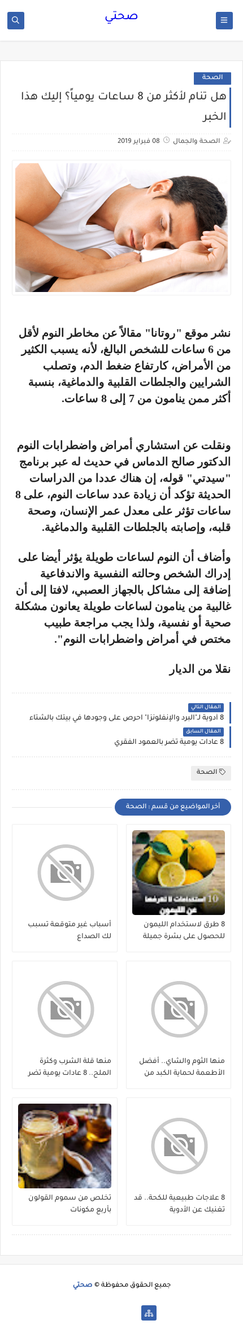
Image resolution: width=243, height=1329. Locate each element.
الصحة (212, 78)
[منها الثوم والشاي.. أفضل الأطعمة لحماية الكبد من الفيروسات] (178, 1009)
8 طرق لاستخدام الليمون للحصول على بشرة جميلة (184, 931)
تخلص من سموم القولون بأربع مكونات (69, 1204)
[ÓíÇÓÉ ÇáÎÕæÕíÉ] (130, 1313)
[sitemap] (149, 1313)
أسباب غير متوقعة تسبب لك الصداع (69, 931)
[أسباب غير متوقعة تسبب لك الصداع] (64, 872)
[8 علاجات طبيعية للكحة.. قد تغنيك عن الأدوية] (178, 1146)
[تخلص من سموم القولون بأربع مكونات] (64, 1146)
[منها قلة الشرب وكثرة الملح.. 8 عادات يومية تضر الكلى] (64, 1009)
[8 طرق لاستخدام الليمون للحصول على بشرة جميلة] (178, 872)
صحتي (121, 17)
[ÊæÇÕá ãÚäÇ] (112, 1313)
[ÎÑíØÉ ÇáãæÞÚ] (94, 1313)
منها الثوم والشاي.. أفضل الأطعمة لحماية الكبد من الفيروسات (182, 1068)
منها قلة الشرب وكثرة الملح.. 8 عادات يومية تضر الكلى (69, 1068)
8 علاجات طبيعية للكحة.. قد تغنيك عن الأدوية (179, 1204)
